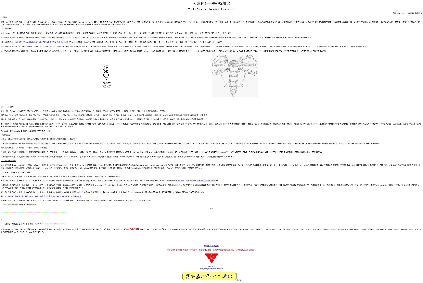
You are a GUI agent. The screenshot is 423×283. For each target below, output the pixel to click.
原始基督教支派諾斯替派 (336, 229)
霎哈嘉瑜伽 (179, 181)
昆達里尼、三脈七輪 (204, 181)
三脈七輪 (387, 165)
